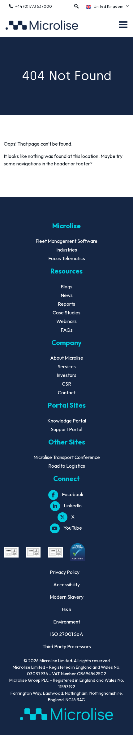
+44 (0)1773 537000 (33, 6)
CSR (66, 384)
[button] (76, 6)
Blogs (66, 286)
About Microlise (66, 358)
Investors (66, 375)
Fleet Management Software (66, 241)
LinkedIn (73, 505)
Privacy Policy (64, 572)
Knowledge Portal (66, 421)
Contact (66, 392)
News (67, 295)
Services (67, 366)
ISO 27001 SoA (66, 634)
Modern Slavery (67, 597)
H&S (66, 609)
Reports (66, 304)
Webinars (66, 321)
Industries (66, 250)
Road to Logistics (66, 466)
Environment (66, 622)
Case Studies (66, 312)
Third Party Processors (66, 646)
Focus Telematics (66, 258)
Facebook (73, 494)
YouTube (72, 528)
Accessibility (66, 584)
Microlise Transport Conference (66, 457)
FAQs (67, 330)
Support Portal (66, 429)
